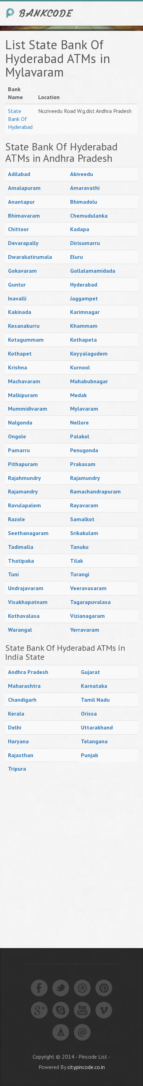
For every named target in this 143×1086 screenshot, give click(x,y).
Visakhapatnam (28, 601)
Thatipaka (21, 560)
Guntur (17, 284)
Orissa (89, 713)
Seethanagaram (28, 532)
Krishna (17, 367)
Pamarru (19, 450)
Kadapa (79, 229)
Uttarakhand (97, 727)
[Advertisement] (71, 853)
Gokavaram (22, 270)
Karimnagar (85, 311)
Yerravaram (84, 629)
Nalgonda (20, 422)
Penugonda (84, 450)
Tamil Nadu (95, 699)
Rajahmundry (24, 477)
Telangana (94, 741)
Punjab (89, 755)
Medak (78, 395)
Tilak (76, 560)
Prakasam (82, 464)
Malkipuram (23, 395)
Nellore (79, 422)
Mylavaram (84, 408)
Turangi (79, 574)
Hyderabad (83, 284)
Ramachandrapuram (95, 491)
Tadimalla (20, 546)
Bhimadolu (83, 201)
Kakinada (19, 311)
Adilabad (19, 173)
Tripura (17, 768)
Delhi (14, 727)
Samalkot (82, 519)
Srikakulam (84, 532)
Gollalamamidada (92, 270)
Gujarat (90, 671)
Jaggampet (84, 298)
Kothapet (20, 353)
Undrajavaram (25, 588)
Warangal (20, 629)
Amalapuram (24, 187)
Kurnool (80, 367)
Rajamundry (85, 477)
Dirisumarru (85, 242)
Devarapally (23, 242)
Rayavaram (84, 505)
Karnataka (94, 685)
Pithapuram (23, 464)
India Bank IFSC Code (40, 13)
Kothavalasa (24, 615)
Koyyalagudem (89, 353)
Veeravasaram (88, 588)
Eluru (76, 256)
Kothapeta (83, 339)
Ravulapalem (24, 505)
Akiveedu (81, 173)
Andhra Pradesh (28, 671)
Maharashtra (24, 685)
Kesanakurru (24, 325)
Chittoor (18, 229)
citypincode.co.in (86, 1066)
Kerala (16, 713)
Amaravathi (85, 187)
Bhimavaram (24, 215)
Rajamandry (23, 491)
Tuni (13, 574)
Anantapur (21, 201)
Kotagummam (26, 339)
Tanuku (79, 546)
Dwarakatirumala (30, 256)
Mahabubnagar (89, 381)
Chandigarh (22, 699)
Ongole (17, 436)
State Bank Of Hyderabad (20, 118)
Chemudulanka (89, 215)
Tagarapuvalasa (90, 601)
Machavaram (24, 381)
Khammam (84, 325)
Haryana (18, 741)
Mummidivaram (27, 408)
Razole (16, 519)
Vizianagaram (87, 615)
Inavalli (17, 298)
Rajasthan (20, 755)
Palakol (79, 436)
